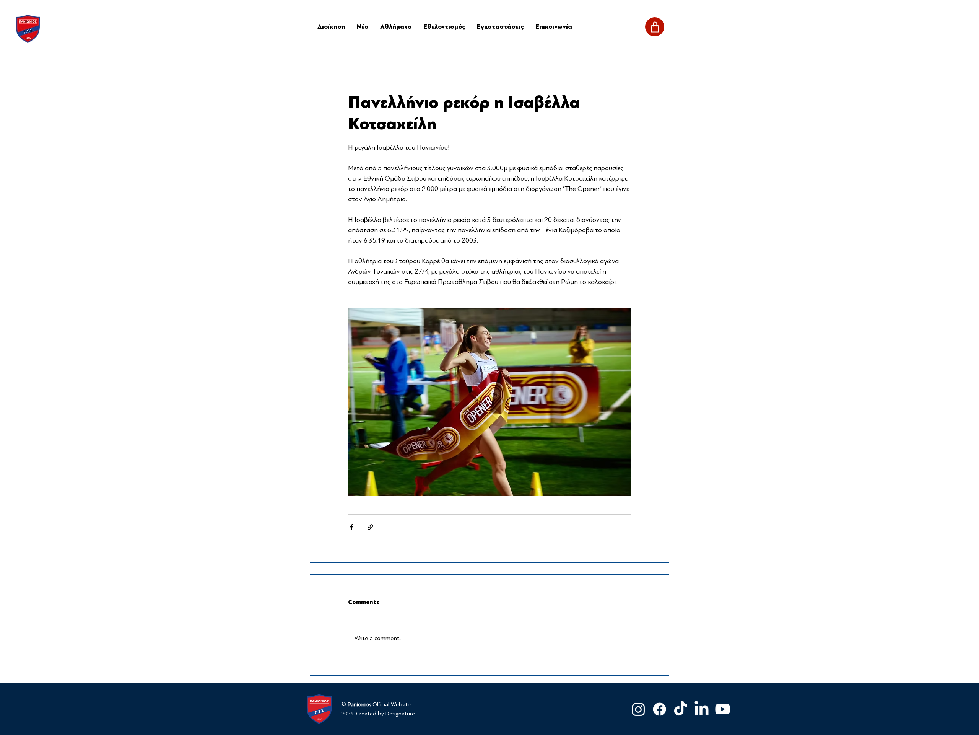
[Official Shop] (654, 26)
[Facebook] (659, 709)
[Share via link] (370, 527)
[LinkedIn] (701, 709)
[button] (396, 26)
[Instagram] (638, 709)
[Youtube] (722, 709)
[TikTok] (680, 709)
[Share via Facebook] (351, 527)
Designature (400, 714)
